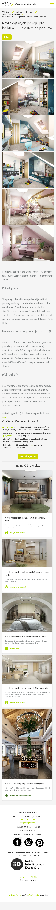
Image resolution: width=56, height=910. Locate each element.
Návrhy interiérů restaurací (20, 796)
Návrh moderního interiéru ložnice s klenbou (25, 636)
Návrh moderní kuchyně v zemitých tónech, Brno (25, 519)
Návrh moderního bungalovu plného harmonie (26, 688)
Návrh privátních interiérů (24, 12)
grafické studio (32, 895)
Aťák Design (6, 12)
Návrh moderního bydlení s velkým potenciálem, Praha (27, 573)
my (32, 445)
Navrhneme (8, 427)
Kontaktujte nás (28, 456)
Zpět (8, 37)
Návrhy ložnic (15, 649)
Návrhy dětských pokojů (11, 14)
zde (4, 417)
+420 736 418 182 (28, 819)
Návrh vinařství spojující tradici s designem (24, 783)
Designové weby (15, 895)
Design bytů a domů (18, 532)
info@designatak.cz (28, 822)
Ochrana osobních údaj (28, 877)
